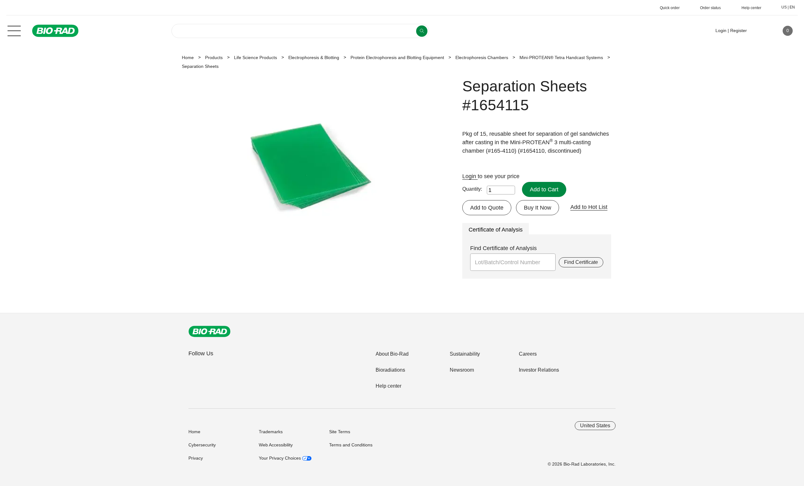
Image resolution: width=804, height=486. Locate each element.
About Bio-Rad (392, 354)
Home (188, 57)
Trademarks (271, 431)
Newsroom (462, 370)
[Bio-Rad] (209, 331)
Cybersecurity (202, 444)
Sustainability (465, 354)
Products (214, 57)
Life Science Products (255, 57)
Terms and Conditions (350, 444)
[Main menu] (14, 30)
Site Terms (339, 431)
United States (595, 425)
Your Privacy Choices (280, 458)
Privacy (195, 458)
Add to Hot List (588, 207)
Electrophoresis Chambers (481, 57)
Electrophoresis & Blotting (313, 57)
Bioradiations (390, 370)
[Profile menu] (760, 31)
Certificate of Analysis (496, 230)
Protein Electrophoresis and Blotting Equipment (397, 57)
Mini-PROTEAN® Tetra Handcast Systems (561, 57)
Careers (528, 354)
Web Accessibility (276, 444)
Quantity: (472, 189)
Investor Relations (539, 370)
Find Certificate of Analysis (503, 248)
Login (470, 176)
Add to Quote (486, 208)
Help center (388, 386)
